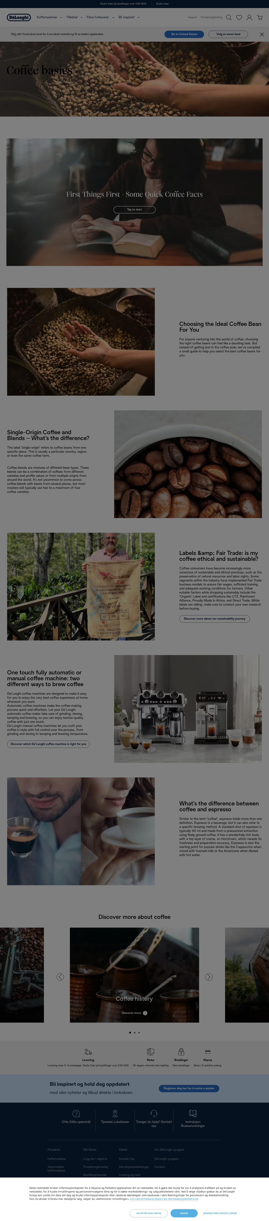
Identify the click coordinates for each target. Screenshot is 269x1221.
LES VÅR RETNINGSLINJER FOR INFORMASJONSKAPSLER (164, 1199)
